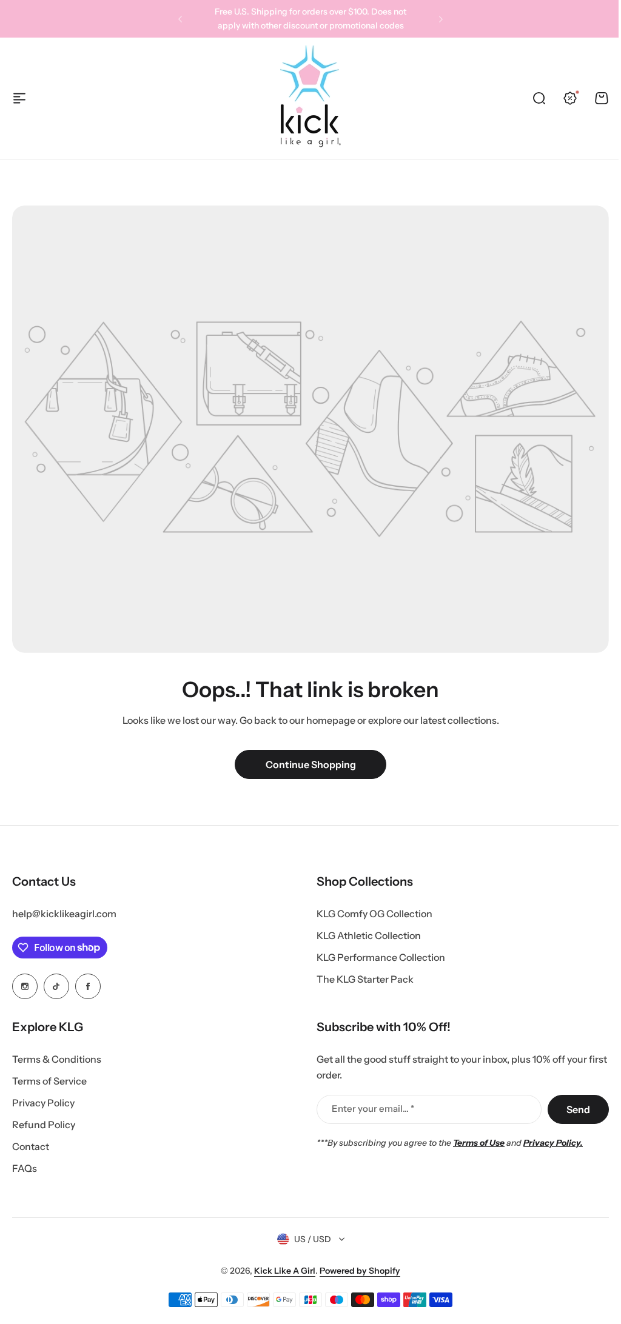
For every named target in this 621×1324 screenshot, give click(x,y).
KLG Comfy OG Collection (374, 914)
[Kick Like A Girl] (310, 97)
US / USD (312, 1239)
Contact (30, 1146)
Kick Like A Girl (284, 1270)
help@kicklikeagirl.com (64, 914)
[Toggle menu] (19, 98)
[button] (180, 19)
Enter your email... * (373, 1108)
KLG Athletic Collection (369, 935)
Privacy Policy (43, 1103)
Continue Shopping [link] (311, 764)
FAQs (24, 1168)
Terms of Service (49, 1081)
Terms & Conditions (56, 1059)
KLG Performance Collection (381, 957)
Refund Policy (43, 1124)
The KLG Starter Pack (365, 979)
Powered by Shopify (360, 1270)
